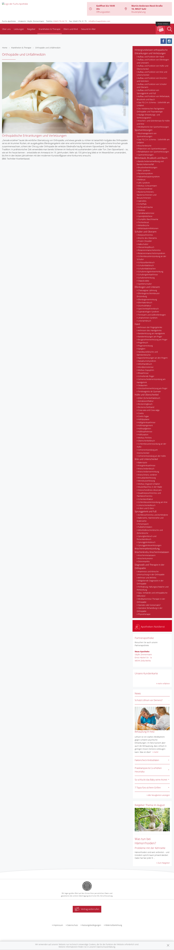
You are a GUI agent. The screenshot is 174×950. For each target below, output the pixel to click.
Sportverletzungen (143, 130)
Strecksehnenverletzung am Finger (152, 388)
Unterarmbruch (144, 320)
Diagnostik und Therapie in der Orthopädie (149, 566)
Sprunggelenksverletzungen (149, 545)
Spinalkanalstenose (146, 213)
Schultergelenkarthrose (148, 274)
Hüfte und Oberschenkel (147, 394)
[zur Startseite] (15, 3)
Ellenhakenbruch (145, 302)
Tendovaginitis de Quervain (149, 391)
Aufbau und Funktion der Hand (151, 56)
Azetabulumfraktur (145, 401)
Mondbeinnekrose (145, 367)
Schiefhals (142, 204)
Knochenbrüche (144, 145)
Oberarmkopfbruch (146, 247)
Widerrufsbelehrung (113, 925)
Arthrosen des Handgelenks (150, 330)
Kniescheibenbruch (146, 468)
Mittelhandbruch (145, 364)
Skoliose (141, 210)
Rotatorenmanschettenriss (149, 250)
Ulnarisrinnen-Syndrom (147, 317)
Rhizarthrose (143, 373)
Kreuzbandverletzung (147, 477)
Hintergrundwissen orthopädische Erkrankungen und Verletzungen (151, 51)
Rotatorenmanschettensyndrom (151, 253)
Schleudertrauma (145, 207)
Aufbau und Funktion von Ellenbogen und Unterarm (153, 61)
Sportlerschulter (145, 284)
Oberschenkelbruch (146, 440)
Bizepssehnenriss (145, 235)
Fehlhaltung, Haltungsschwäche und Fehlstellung (152, 588)
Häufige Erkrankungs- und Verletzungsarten (148, 116)
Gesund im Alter (88, 29)
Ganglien (141, 348)
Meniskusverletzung (146, 480)
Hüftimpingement (145, 425)
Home (4, 47)
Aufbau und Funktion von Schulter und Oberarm (152, 85)
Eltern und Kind (71, 29)
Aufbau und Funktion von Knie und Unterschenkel (152, 73)
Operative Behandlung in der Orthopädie (149, 609)
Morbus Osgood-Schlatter (149, 484)
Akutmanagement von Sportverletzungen (146, 135)
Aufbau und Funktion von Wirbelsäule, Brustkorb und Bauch (153, 98)
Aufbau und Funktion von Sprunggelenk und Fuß (148, 91)
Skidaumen (142, 385)
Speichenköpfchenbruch (148, 308)
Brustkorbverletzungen (147, 167)
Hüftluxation (143, 434)
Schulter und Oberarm (145, 231)
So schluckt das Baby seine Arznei (151, 779)
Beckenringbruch (145, 404)
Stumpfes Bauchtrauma (148, 219)
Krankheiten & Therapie (49, 29)
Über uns (6, 29)
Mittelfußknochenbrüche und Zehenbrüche (150, 531)
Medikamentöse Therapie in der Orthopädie (151, 600)
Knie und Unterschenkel (146, 459)
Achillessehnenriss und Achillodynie (153, 514)
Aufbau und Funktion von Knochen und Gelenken (152, 79)
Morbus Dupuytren (146, 370)
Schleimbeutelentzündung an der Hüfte (151, 445)
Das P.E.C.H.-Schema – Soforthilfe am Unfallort (153, 104)
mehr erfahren (164, 683)
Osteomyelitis (144, 561)
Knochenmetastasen (147, 555)
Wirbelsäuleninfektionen (148, 228)
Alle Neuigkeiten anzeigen (159, 795)
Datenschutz (72, 925)
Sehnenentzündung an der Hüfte (152, 456)
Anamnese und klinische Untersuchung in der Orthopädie (150, 573)
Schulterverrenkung (146, 277)
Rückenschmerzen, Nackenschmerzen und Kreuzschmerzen (146, 195)
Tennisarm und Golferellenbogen (152, 314)
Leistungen (19, 29)
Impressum (58, 925)
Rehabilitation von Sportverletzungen (153, 151)
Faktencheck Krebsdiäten (147, 760)
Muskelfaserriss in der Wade (150, 487)
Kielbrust (141, 179)
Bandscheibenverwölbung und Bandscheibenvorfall (150, 163)
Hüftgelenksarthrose (146, 422)
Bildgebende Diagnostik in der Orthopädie (150, 582)
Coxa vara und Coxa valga (148, 410)
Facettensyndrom (145, 173)
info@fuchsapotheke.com (99, 21)
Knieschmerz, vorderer (147, 474)
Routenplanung (138, 11)
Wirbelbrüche (143, 225)
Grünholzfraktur (144, 305)
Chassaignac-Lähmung (147, 290)
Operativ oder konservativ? (149, 605)
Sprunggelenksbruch (146, 542)
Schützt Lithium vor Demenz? (149, 700)
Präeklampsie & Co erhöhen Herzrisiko (148, 770)
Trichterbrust (143, 222)
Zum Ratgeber (164, 863)
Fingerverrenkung (145, 345)
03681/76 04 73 (60, 21)
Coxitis (141, 413)
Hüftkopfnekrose (145, 431)
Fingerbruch (143, 342)
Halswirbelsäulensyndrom (149, 176)
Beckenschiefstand (146, 407)
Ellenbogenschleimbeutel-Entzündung (148, 295)
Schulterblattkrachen (147, 268)
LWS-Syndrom (144, 182)
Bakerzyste (142, 462)
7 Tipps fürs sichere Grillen (148, 787)
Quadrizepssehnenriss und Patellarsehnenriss (149, 494)
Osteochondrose (145, 188)
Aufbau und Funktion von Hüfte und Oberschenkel (152, 67)
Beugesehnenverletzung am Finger (152, 339)
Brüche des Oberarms (147, 238)
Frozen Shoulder (145, 241)
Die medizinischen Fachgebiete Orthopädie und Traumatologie (150, 110)
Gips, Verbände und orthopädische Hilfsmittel (152, 594)
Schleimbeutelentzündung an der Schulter (151, 258)
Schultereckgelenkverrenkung (150, 271)
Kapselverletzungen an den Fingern (153, 358)
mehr (156, 752)
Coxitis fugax (143, 416)
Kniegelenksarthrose (146, 465)
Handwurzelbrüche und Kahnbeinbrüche (147, 353)
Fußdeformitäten (145, 527)
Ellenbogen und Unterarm (147, 287)
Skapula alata (143, 280)
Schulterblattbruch (146, 265)
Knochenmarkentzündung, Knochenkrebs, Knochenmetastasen (152, 550)
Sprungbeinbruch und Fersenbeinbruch (146, 537)
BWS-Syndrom (144, 170)
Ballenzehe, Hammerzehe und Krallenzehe (150, 519)
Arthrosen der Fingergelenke (150, 327)
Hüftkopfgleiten (144, 428)
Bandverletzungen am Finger (150, 336)
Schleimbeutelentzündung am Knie (152, 502)
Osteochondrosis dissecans (150, 490)
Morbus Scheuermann (147, 185)
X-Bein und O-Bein (146, 508)
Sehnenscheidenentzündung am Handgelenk (151, 380)
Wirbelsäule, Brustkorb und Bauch (151, 157)
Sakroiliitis (142, 201)
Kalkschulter (143, 244)
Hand (137, 324)
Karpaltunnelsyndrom (147, 361)
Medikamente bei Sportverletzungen (153, 127)
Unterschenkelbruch (146, 505)
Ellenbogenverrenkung (147, 299)
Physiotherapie (144, 614)
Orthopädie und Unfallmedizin (47, 47)
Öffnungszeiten (103, 11)
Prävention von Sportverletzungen (152, 148)
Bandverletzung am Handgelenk (151, 333)
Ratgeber (31, 29)
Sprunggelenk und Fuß (145, 511)
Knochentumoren (145, 558)
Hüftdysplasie (143, 419)
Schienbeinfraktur (145, 499)
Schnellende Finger (146, 376)
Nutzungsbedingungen (91, 925)
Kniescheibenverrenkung (148, 471)
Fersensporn (143, 524)
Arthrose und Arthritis (147, 577)
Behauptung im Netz (144, 731)
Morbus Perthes (145, 437)
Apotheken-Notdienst (152, 626)
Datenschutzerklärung (106, 947)
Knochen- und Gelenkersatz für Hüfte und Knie (153, 122)
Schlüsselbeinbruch (146, 262)
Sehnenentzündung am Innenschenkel (147, 451)
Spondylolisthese (145, 216)
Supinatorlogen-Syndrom (148, 311)
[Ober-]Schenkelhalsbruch (149, 398)
